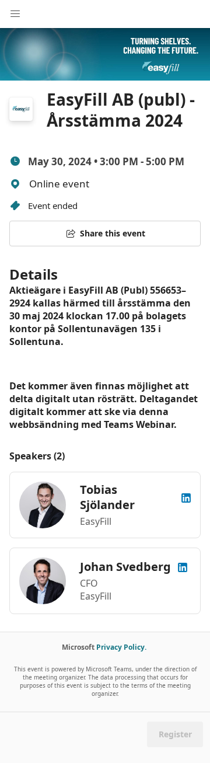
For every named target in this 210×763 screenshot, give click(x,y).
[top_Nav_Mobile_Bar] (15, 14)
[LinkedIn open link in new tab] (186, 497)
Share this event (112, 233)
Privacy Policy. (121, 647)
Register (175, 734)
